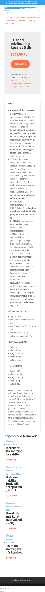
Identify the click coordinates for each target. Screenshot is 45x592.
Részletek (20, 64)
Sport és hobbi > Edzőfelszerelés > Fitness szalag (21, 83)
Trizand (26, 86)
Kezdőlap (8, 18)
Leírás (11, 104)
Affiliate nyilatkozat (21, 580)
